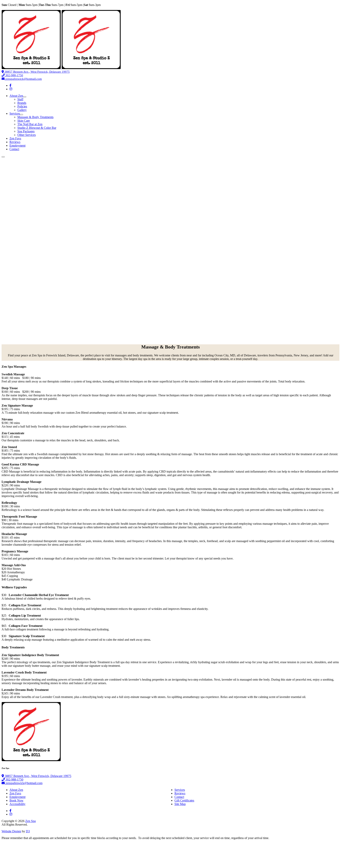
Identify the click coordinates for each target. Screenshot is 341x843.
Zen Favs (15, 138)
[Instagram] (10, 89)
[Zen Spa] (61, 68)
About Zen (16, 95)
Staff (20, 99)
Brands (21, 103)
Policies (22, 106)
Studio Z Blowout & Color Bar (36, 127)
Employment (17, 145)
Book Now (16, 800)
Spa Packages (26, 131)
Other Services (26, 135)
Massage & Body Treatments (35, 117)
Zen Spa (30, 821)
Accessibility (17, 804)
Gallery (22, 110)
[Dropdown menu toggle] (24, 96)
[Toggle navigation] (3, 156)
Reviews (14, 142)
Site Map (180, 804)
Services (14, 113)
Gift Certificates (184, 800)
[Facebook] (10, 85)
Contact (14, 149)
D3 (28, 831)
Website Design (11, 831)
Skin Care (23, 120)
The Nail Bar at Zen (29, 124)
